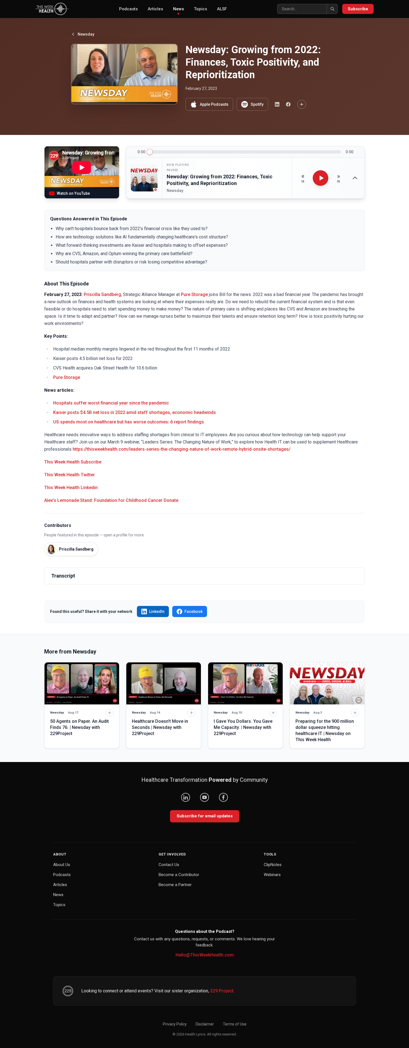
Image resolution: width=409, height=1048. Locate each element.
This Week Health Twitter (69, 474)
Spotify (257, 104)
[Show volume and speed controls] (355, 178)
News (178, 8)
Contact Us (169, 864)
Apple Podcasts (214, 104)
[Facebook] (223, 797)
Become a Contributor (179, 874)
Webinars (272, 874)
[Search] (332, 9)
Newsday (86, 34)
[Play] (320, 178)
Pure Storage (194, 294)
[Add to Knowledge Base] (301, 104)
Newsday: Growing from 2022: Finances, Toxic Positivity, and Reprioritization (219, 180)
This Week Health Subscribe (72, 462)
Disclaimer (205, 1024)
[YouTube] (204, 797)
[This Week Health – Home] (51, 9)
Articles (155, 8)
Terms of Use (235, 1024)
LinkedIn (156, 611)
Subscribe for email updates (205, 815)
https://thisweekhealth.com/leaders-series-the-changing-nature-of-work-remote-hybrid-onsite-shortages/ (181, 449)
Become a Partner (175, 884)
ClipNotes (273, 864)
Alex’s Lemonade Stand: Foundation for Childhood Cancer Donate (111, 500)
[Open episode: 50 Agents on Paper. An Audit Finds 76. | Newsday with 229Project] (82, 683)
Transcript (63, 576)
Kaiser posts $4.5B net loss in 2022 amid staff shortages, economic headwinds (135, 412)
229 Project (221, 990)
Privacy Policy (175, 1024)
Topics (200, 8)
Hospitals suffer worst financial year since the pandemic (111, 403)
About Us (61, 864)
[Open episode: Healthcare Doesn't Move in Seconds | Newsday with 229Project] (163, 683)
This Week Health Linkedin (71, 487)
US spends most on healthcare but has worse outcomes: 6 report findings (128, 422)
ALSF (222, 8)
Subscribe (358, 8)
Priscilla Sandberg (102, 294)
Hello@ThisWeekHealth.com (205, 955)
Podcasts (128, 8)
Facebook (193, 611)
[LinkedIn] (185, 797)
